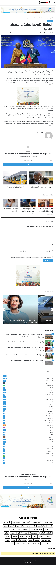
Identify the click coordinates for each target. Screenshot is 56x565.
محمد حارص (48, 32)
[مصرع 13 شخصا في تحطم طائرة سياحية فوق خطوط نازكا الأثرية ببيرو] (49, 362)
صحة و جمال (49, 383)
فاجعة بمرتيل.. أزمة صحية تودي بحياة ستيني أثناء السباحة (19, 322)
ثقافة (51, 432)
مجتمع (50, 390)
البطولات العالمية (48, 416)
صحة (51, 376)
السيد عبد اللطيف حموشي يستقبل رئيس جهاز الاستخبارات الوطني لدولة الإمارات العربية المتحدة (45, 211)
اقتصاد (50, 458)
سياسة (50, 392)
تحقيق (50, 439)
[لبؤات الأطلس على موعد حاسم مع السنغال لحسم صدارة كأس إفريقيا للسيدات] (49, 343)
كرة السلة (49, 423)
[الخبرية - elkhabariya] (45, 2)
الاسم (51, 244)
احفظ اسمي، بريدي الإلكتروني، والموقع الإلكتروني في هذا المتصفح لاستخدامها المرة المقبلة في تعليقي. (31, 257)
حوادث (50, 444)
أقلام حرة (50, 446)
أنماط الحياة (49, 460)
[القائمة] (2, 3)
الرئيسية (50, 17)
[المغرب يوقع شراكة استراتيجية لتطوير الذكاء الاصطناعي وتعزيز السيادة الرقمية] (49, 356)
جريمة (50, 406)
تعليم (51, 401)
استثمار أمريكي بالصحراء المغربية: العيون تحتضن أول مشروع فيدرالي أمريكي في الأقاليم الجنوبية (24, 348)
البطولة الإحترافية (48, 420)
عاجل (50, 462)
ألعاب (50, 427)
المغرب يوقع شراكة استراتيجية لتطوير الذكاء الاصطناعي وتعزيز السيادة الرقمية (25, 354)
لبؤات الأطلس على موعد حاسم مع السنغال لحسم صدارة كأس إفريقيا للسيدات (25, 341)
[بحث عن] (54, 3)
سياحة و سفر (49, 385)
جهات (50, 397)
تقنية (51, 455)
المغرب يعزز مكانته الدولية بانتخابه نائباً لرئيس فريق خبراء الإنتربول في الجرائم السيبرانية (28, 210)
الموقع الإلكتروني (23, 250)
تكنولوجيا (50, 451)
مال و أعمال (49, 437)
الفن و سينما (49, 380)
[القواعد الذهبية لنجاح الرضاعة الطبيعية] (10, 203)
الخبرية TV (45, 17)
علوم (51, 434)
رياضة (50, 408)
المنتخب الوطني (48, 413)
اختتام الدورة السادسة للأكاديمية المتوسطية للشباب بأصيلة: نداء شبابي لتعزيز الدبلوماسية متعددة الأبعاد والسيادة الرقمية (25, 335)
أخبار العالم (49, 425)
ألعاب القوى (49, 418)
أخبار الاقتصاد (49, 453)
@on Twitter (51, 548)
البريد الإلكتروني (49, 250)
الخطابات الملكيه (48, 394)
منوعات (50, 430)
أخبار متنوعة (49, 378)
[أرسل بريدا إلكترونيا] (44, 32)
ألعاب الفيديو (49, 387)
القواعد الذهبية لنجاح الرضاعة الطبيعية (11, 209)
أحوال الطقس (49, 399)
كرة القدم (50, 411)
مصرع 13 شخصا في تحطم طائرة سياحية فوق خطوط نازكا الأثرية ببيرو (27, 361)
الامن (51, 404)
